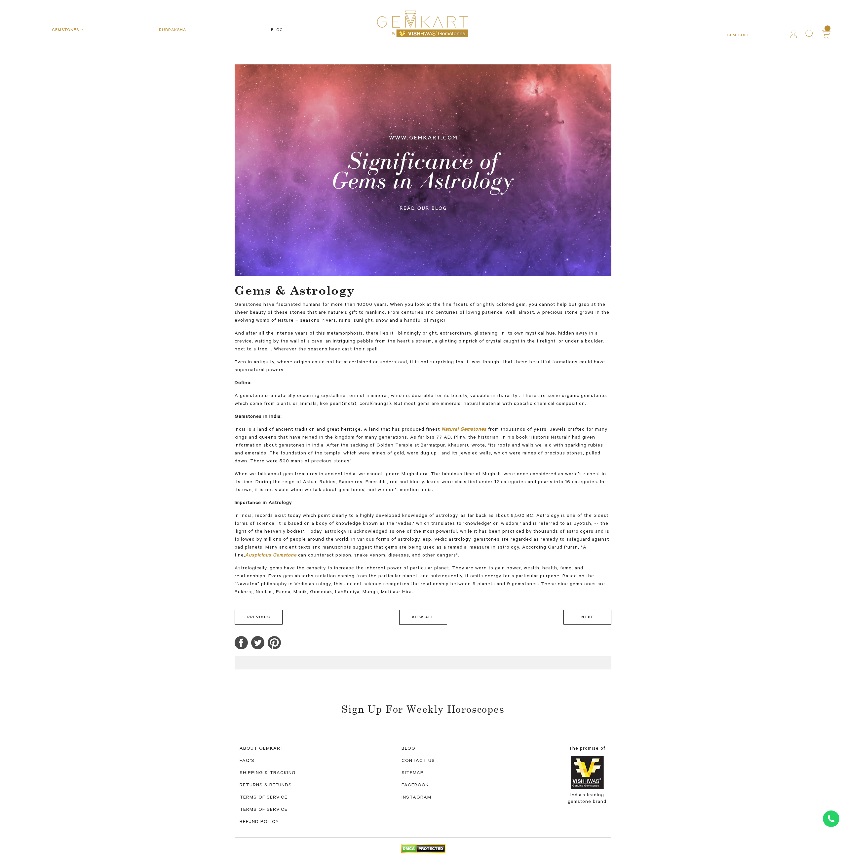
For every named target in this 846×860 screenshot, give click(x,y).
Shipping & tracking (268, 773)
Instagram (416, 798)
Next (587, 617)
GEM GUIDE (739, 35)
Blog (408, 749)
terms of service (264, 798)
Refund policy (259, 822)
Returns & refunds (266, 785)
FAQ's (247, 761)
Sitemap (413, 773)
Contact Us (418, 761)
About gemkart (262, 749)
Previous (258, 617)
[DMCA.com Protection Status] (423, 849)
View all (423, 617)
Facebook (415, 785)
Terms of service (264, 810)
